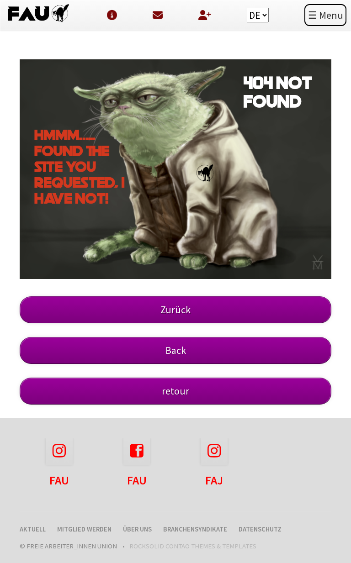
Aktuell (33, 529)
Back (175, 350)
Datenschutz (260, 529)
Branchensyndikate (195, 529)
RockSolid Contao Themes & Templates (192, 546)
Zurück (175, 309)
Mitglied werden (84, 529)
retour (175, 390)
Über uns (137, 529)
